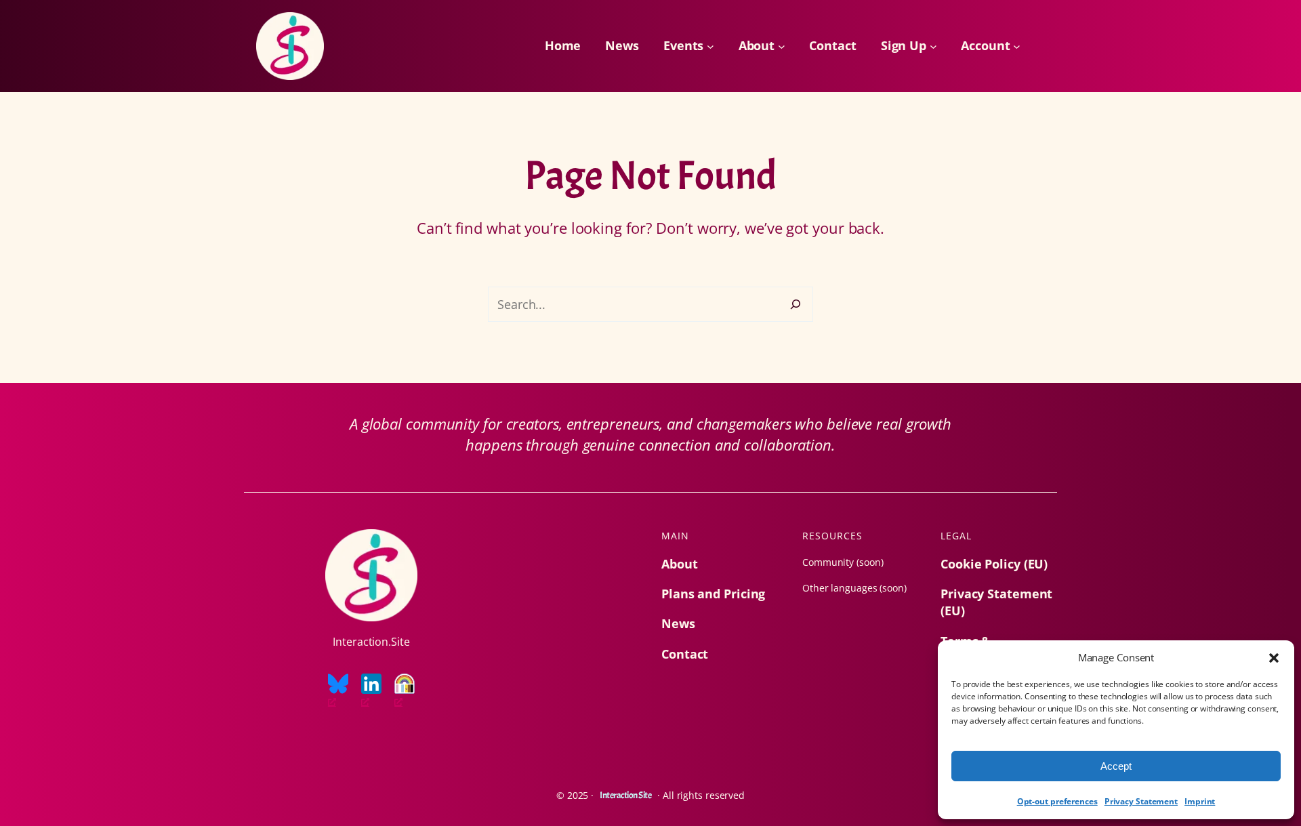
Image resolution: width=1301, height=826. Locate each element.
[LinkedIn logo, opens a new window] (371, 691)
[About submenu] (781, 46)
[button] (1274, 658)
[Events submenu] (710, 46)
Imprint (1199, 801)
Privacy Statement (1141, 801)
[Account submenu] (1016, 46)
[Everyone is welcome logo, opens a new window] (404, 691)
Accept (1116, 766)
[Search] (795, 304)
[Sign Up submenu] (933, 46)
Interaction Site (625, 795)
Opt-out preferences (1057, 801)
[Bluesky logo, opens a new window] (338, 691)
